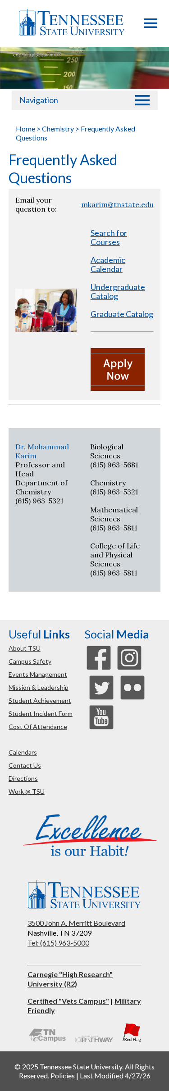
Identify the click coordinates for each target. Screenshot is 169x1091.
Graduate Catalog (122, 314)
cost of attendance (38, 726)
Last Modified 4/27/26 (115, 1075)
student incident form (41, 713)
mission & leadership (39, 687)
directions (23, 778)
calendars (23, 752)
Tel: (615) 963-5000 (58, 942)
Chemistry (58, 128)
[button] (150, 25)
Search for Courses (109, 237)
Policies (62, 1075)
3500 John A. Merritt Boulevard (76, 923)
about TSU (25, 648)
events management (38, 674)
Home (25, 128)
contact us (25, 765)
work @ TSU (27, 791)
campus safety (30, 661)
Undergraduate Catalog (118, 291)
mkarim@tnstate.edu (117, 204)
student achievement (40, 700)
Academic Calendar (108, 264)
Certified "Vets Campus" (68, 1000)
